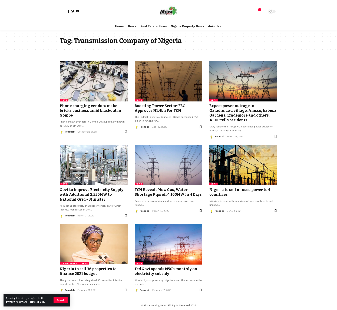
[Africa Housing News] (168, 11)
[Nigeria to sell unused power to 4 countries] (243, 165)
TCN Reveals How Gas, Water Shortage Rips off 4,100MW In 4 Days (168, 192)
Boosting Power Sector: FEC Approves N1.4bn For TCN (160, 108)
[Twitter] (72, 11)
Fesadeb (70, 131)
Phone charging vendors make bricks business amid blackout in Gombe (90, 111)
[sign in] (63, 11)
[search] (263, 11)
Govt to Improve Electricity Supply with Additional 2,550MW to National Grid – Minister (91, 194)
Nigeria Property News (74, 263)
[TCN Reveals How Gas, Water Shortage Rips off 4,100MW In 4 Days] (169, 165)
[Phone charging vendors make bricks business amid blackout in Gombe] (94, 81)
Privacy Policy (14, 302)
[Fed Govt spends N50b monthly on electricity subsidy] (169, 244)
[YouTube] (77, 11)
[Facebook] (68, 11)
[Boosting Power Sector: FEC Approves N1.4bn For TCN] (169, 81)
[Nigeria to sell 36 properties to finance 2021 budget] (94, 244)
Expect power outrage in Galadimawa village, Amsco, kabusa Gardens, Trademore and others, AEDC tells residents (242, 113)
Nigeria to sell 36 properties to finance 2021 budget (88, 271)
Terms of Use (36, 302)
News (64, 100)
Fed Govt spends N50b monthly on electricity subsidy (166, 271)
